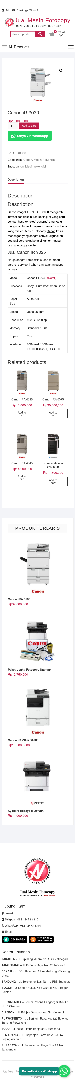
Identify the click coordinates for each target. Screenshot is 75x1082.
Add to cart (29, 125)
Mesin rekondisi (35, 166)
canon (20, 166)
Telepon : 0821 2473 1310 (21, 919)
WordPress (37, 1076)
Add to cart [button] (22, 413)
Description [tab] (16, 179)
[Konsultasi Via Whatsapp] (64, 1071)
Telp (7, 10)
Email (19, 10)
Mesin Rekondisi (44, 159)
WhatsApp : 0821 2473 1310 (22, 925)
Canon (27, 159)
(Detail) (51, 278)
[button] (61, 70)
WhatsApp (35, 10)
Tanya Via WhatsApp (32, 135)
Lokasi (8, 913)
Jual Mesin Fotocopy (42, 20)
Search (40, 34)
